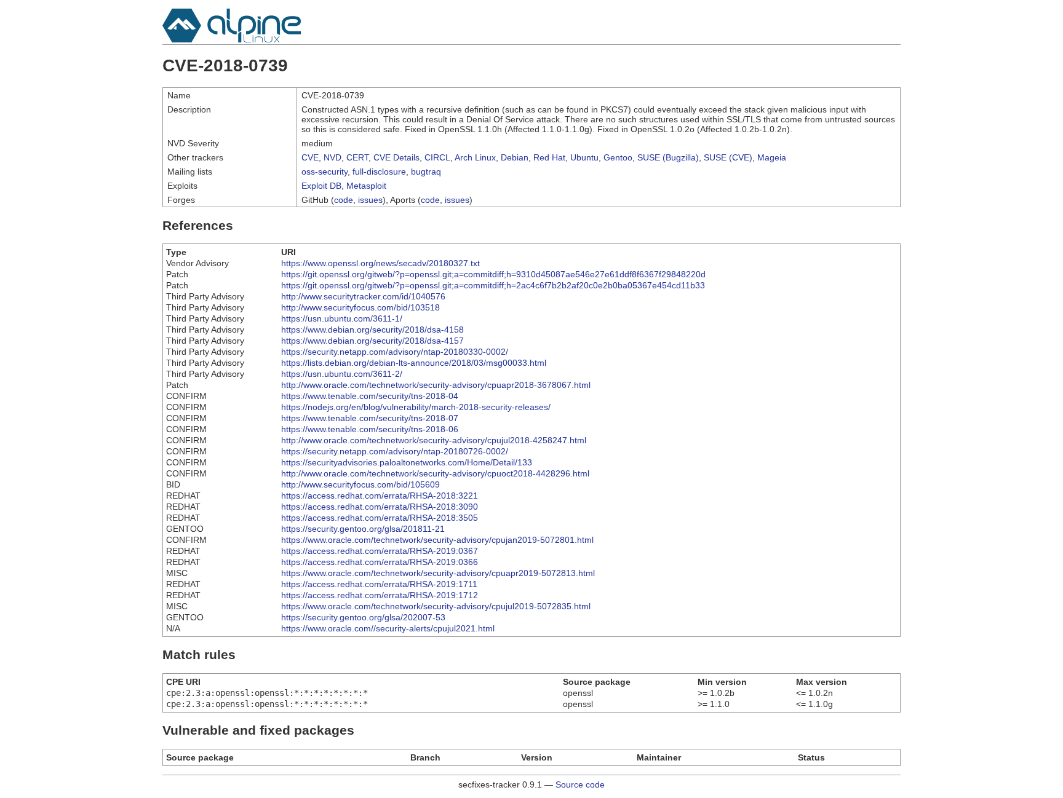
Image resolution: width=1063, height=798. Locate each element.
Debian (514, 157)
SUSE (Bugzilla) (668, 157)
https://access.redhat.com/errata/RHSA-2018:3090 (379, 507)
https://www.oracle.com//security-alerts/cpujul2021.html (388, 628)
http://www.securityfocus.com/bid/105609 (360, 484)
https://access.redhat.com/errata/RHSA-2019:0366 (379, 562)
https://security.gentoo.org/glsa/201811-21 (363, 529)
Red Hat (549, 157)
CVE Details (396, 157)
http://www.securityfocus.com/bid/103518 (360, 307)
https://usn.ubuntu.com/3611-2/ (341, 374)
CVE (310, 157)
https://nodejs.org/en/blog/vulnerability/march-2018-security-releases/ (416, 407)
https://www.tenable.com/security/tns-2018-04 (369, 396)
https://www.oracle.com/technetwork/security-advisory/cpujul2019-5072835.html (436, 606)
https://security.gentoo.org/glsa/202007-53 (363, 617)
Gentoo (617, 157)
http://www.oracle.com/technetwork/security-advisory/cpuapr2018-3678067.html (436, 385)
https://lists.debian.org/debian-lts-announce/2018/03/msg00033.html (413, 363)
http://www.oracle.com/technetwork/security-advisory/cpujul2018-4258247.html (433, 440)
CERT (357, 157)
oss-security (324, 171)
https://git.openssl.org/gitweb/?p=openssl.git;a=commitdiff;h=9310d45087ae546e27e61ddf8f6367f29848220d (493, 274)
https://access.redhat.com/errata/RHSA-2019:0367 (379, 551)
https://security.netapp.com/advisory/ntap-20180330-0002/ (394, 352)
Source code (580, 784)
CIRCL (437, 157)
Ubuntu (584, 157)
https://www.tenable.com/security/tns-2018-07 (369, 418)
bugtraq (426, 171)
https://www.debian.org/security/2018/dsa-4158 (372, 329)
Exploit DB (321, 186)
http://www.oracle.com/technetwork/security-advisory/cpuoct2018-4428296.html (435, 473)
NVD (332, 157)
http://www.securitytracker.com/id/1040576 (363, 296)
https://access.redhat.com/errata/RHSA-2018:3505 (379, 518)
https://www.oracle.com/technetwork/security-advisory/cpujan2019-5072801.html (437, 540)
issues (370, 200)
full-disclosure (379, 171)
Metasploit (366, 186)
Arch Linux (475, 157)
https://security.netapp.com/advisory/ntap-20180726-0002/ (394, 451)
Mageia (771, 157)
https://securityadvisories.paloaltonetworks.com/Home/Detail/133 (406, 462)
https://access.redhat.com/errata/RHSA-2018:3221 (379, 495)
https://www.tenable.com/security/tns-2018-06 (369, 429)
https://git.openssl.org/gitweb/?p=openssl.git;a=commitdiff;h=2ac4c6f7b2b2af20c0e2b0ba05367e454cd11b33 (493, 285)
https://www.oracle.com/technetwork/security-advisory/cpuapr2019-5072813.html (438, 573)
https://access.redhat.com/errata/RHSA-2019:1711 (379, 584)
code (343, 200)
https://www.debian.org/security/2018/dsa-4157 (372, 341)
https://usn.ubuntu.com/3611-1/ (341, 318)
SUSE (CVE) (728, 157)
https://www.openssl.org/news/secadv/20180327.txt (380, 263)
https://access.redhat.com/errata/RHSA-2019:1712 (379, 595)
